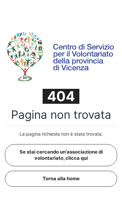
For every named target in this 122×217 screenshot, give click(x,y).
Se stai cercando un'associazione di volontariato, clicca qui (61, 155)
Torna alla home (61, 179)
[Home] (61, 56)
